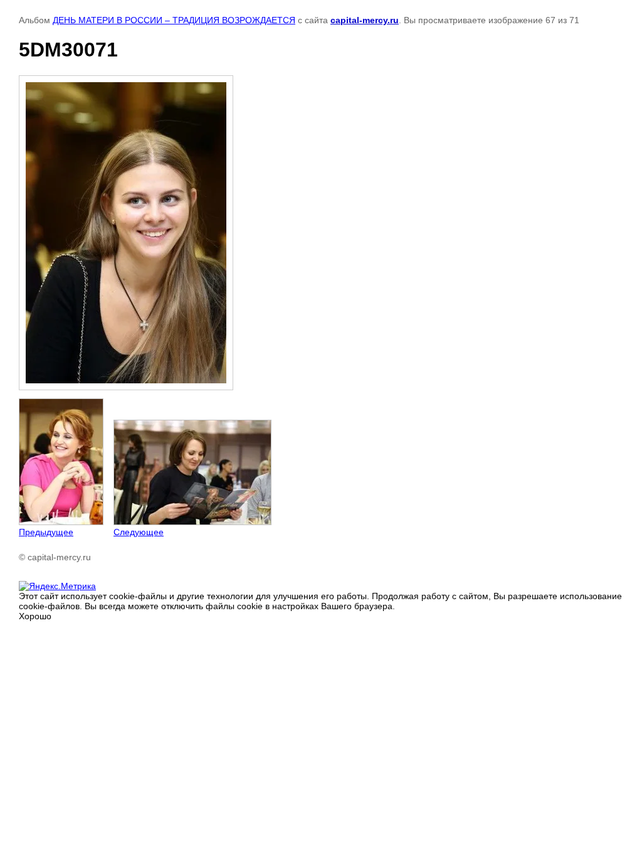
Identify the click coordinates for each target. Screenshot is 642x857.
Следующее (138, 532)
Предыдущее (46, 532)
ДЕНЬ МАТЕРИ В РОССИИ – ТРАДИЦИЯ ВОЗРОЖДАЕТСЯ (174, 20)
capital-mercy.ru (364, 20)
